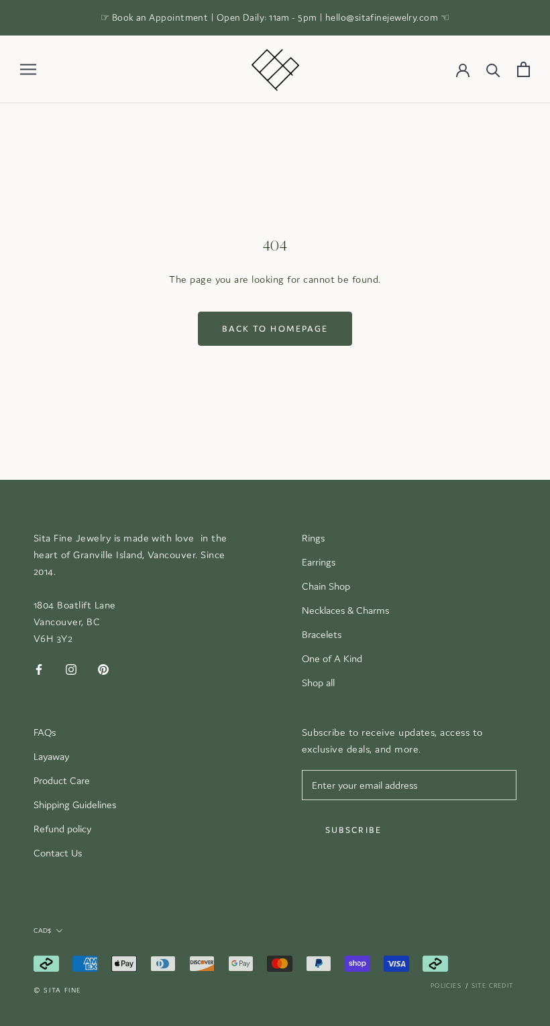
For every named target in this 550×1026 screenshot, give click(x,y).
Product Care (62, 780)
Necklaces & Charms (345, 610)
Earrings (318, 562)
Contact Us (58, 852)
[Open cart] (523, 69)
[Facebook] (39, 669)
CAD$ (42, 930)
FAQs (45, 732)
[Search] (493, 69)
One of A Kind (332, 658)
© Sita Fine (57, 990)
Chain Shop (326, 586)
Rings (313, 537)
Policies (446, 986)
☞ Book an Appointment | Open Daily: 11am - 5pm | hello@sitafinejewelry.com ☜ (275, 17)
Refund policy (62, 828)
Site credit (493, 986)
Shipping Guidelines (75, 804)
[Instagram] (71, 669)
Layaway (51, 756)
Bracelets (321, 634)
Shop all (318, 682)
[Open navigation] (28, 69)
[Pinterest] (103, 669)
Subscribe (353, 830)
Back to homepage (275, 328)
